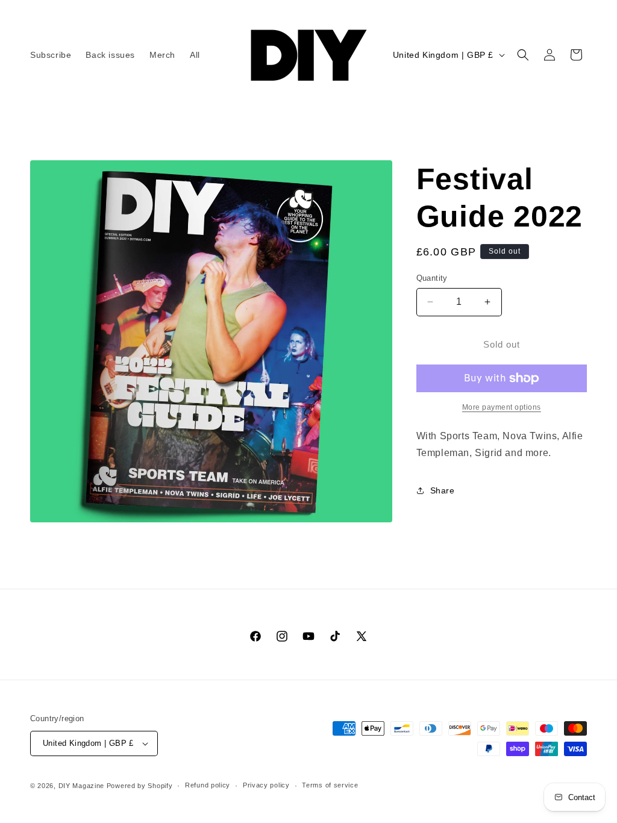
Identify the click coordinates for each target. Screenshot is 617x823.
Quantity (432, 278)
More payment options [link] (501, 407)
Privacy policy (266, 785)
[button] (523, 55)
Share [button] (442, 490)
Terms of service (330, 785)
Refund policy (207, 785)
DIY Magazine (81, 785)
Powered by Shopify (140, 785)
